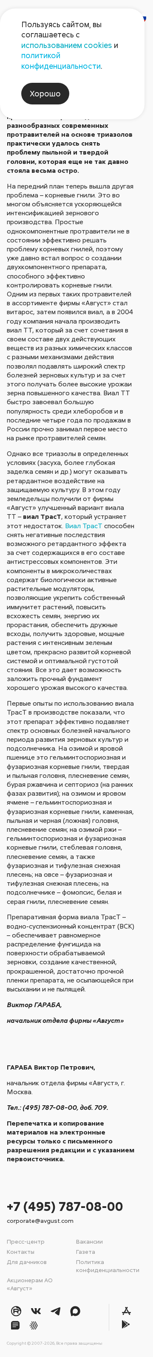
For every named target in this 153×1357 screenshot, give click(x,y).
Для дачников (27, 1261)
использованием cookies (66, 45)
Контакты (20, 1251)
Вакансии (89, 1241)
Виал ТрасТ (83, 525)
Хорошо (45, 93)
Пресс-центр (26, 1241)
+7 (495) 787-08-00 (65, 1206)
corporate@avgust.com (40, 1220)
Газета (85, 1251)
